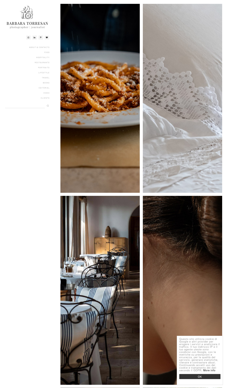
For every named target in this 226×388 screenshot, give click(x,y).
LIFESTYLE (44, 73)
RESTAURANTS (42, 62)
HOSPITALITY (43, 57)
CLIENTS (45, 98)
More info (209, 370)
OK (200, 376)
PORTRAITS (44, 68)
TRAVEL (46, 78)
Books (46, 83)
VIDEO (47, 93)
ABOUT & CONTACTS (39, 47)
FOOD (47, 52)
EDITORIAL (44, 88)
